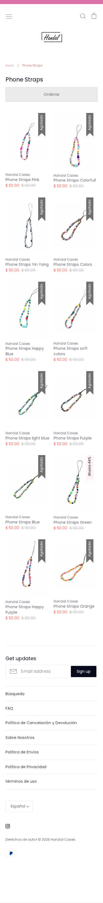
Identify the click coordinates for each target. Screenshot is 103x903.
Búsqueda (14, 694)
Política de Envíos (22, 752)
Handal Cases (63, 839)
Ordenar (52, 94)
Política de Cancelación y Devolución (41, 723)
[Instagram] (5, 826)
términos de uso (21, 781)
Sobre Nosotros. (20, 737)
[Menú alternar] (9, 15)
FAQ (9, 708)
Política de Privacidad (25, 767)
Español (18, 806)
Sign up (84, 671)
